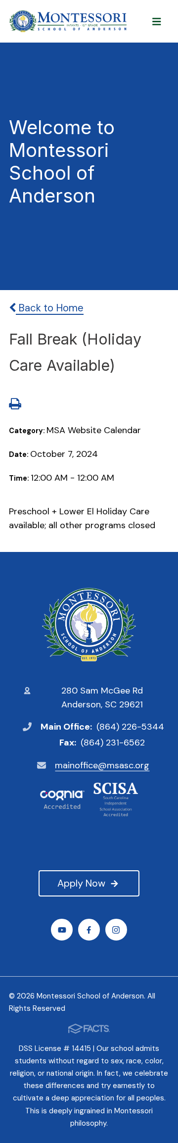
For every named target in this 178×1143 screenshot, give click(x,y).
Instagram (116, 930)
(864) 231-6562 (113, 742)
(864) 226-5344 (130, 727)
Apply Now (81, 883)
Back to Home (50, 307)
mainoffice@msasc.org (102, 765)
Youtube (62, 930)
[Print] (15, 404)
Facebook (89, 930)
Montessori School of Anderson (89, 625)
